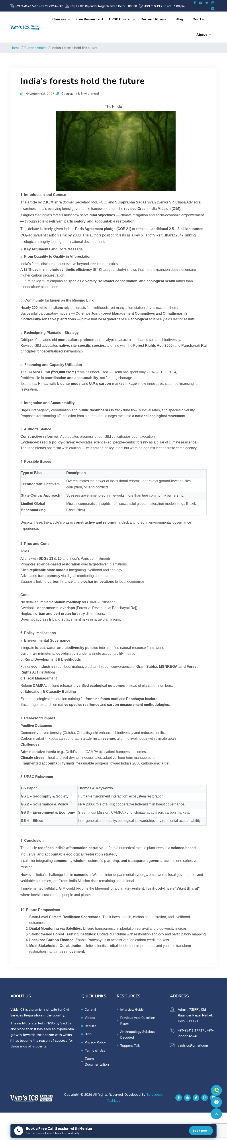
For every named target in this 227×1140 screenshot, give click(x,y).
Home (15, 48)
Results (90, 1026)
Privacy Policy (95, 1042)
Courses (59, 19)
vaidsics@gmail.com (193, 1045)
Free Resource (88, 19)
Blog (179, 19)
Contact (200, 19)
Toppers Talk (130, 1046)
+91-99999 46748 (51, 6)
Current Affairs (153, 19)
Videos (90, 1018)
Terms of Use (95, 1051)
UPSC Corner (120, 19)
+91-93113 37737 (26, 6)
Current (90, 1010)
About (201, 35)
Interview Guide (132, 1010)
